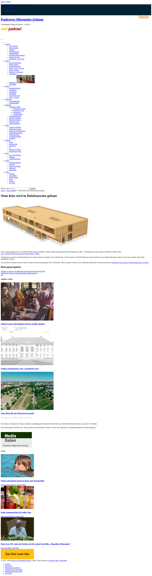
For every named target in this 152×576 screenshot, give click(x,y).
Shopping (8, 105)
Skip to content (6, 2)
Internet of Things (15, 149)
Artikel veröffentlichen (12, 7)
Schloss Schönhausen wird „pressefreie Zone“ (20, 369)
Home (3, 191)
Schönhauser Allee (19, 109)
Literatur (12, 164)
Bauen (7, 86)
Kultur (7, 161)
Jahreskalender (14, 53)
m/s (2, 254)
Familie (11, 181)
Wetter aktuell (13, 48)
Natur (11, 142)
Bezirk (7, 61)
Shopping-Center (14, 107)
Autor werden (9, 11)
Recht (7, 153)
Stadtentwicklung (14, 88)
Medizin (11, 174)
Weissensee (17, 112)
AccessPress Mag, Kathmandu (57, 560)
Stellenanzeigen (14, 135)
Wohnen (12, 157)
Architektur (13, 90)
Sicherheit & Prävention (17, 55)
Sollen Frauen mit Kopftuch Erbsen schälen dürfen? (23, 324)
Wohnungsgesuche (15, 129)
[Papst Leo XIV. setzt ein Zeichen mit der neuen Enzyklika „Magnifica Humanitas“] (17, 540)
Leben (7, 172)
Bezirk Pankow (30, 254)
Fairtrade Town (14, 122)
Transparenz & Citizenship (13, 570)
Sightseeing (13, 74)
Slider (37, 254)
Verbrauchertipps (14, 123)
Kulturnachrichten (15, 163)
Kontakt (7, 564)
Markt (7, 125)
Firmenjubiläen (14, 103)
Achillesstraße (17, 114)
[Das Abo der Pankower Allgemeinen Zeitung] (17, 559)
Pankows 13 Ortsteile (16, 72)
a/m (2, 516)
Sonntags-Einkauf (15, 118)
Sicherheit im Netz (15, 151)
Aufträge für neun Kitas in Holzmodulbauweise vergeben (130, 262)
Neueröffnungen (14, 101)
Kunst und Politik (15, 166)
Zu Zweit (12, 183)
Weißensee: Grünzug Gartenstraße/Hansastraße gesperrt (19, 273)
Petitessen (12, 168)
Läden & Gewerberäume (17, 131)
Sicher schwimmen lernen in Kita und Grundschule (22, 481)
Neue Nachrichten (15, 63)
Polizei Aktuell (14, 70)
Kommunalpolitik (15, 66)
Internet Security (14, 57)
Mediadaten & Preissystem (13, 571)
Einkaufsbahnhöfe (15, 116)
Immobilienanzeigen (15, 133)
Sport (11, 179)
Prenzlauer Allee (18, 110)
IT (10, 148)
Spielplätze (12, 94)
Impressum (8, 566)
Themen (7, 140)
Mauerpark (12, 170)
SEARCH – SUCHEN (16, 59)
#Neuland (12, 146)
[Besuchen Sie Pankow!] (11, 31)
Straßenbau (12, 92)
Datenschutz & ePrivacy (13, 568)
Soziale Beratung (14, 159)
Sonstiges (12, 138)
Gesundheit (13, 176)
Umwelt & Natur (14, 96)
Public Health (13, 177)
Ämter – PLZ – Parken (16, 68)
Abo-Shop (8, 573)
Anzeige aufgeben (15, 127)
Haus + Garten (14, 97)
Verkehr (11, 50)
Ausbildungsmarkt (15, 136)
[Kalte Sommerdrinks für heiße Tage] (17, 508)
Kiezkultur (12, 84)
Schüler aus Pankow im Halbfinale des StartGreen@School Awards (23, 271)
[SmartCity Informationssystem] (143, 17)
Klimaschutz (13, 144)
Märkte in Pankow (15, 120)
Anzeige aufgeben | (11, 9)
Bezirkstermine (14, 52)
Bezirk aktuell (13, 65)
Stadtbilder (13, 83)
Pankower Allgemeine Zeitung (22, 19)
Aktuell (7, 44)
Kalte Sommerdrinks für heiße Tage (16, 512)
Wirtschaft (8, 99)
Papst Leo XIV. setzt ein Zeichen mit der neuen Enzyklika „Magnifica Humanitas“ (36, 544)
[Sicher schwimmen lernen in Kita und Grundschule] (17, 477)
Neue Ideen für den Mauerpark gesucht (17, 413)
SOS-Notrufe (13, 46)
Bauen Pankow (12, 191)
